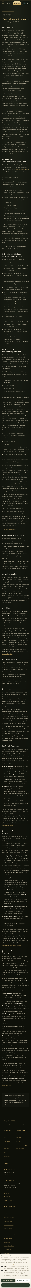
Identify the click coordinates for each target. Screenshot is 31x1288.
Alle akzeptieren (15, 1285)
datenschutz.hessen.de (7, 1085)
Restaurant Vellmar (8, 1238)
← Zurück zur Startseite (8, 11)
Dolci (5, 1160)
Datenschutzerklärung (9, 1264)
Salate (5, 1152)
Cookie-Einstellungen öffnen (9, 529)
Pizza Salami (18, 1137)
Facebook (11, 1200)
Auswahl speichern (23, 1280)
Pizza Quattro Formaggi (21, 1145)
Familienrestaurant (8, 1242)
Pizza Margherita (20, 1134)
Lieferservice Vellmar (8, 1225)
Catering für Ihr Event (9, 1246)
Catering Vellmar (7, 1249)
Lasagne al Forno (20, 1148)
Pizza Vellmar (7, 1210)
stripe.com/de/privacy (7, 654)
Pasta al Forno (7, 1141)
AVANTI (9, 3)
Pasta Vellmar (7, 1214)
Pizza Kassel (6, 1253)
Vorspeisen (6, 1148)
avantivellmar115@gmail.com (21, 169)
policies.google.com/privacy (9, 825)
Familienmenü (7, 1156)
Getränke (6, 1163)
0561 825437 (7, 1197)
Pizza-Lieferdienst (8, 1221)
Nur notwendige (8, 1280)
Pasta (5, 1137)
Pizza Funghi (19, 1141)
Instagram (6, 1200)
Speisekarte (17, 3)
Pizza (5, 1134)
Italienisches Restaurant (9, 1217)
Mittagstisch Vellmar (8, 1228)
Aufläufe (6, 1145)
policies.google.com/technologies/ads (11, 945)
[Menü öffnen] (3, 3)
